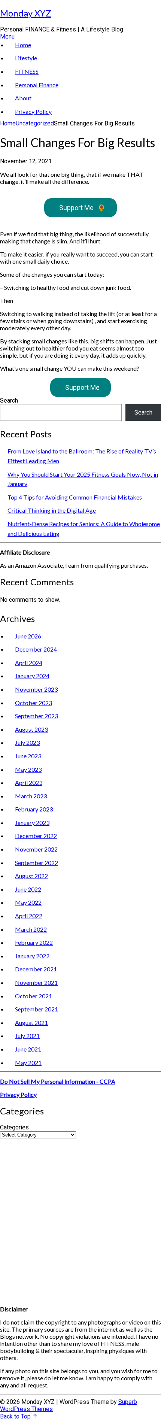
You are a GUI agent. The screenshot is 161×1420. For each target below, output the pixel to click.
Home (23, 44)
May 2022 (28, 902)
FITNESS (27, 71)
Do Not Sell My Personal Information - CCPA (57, 1081)
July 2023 (27, 742)
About (23, 97)
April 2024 (28, 662)
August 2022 (31, 875)
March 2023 (31, 795)
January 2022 (32, 955)
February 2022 (34, 942)
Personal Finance (36, 84)
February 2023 (34, 809)
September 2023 (36, 715)
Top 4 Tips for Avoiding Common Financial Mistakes (74, 497)
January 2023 (32, 822)
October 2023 (33, 702)
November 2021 (36, 982)
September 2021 (36, 1009)
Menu (7, 36)
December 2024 (36, 649)
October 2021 (33, 995)
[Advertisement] (80, 1218)
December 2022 (36, 835)
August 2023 (31, 729)
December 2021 (36, 969)
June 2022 (28, 889)
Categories (14, 1127)
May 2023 (28, 769)
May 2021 (28, 1062)
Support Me (82, 208)
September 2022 (36, 862)
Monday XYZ (25, 12)
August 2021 (31, 1022)
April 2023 (28, 782)
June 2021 (28, 1049)
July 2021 (27, 1035)
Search (9, 400)
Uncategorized (35, 123)
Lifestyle (26, 57)
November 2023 (36, 689)
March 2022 (31, 929)
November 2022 (36, 849)
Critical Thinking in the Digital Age (51, 510)
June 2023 (28, 755)
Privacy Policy (33, 111)
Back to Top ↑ (19, 1416)
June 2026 (28, 636)
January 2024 (32, 675)
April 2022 (28, 915)
